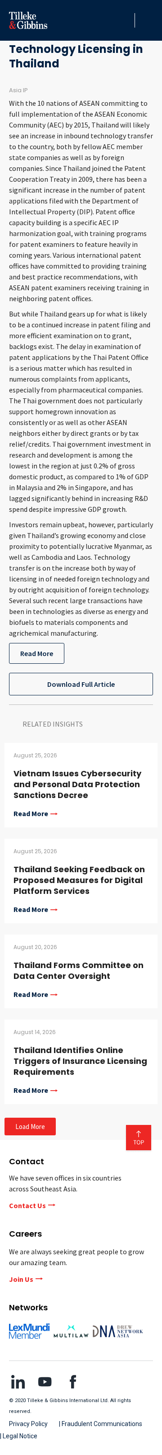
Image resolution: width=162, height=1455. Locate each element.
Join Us (21, 1279)
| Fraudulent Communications (100, 1423)
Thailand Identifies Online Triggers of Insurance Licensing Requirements (80, 1060)
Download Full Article (81, 684)
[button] (126, 20)
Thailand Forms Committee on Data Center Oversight (79, 970)
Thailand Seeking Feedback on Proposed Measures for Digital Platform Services (79, 880)
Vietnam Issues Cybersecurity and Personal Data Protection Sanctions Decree (77, 784)
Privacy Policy (28, 1423)
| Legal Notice (18, 1436)
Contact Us (27, 1205)
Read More (36, 653)
